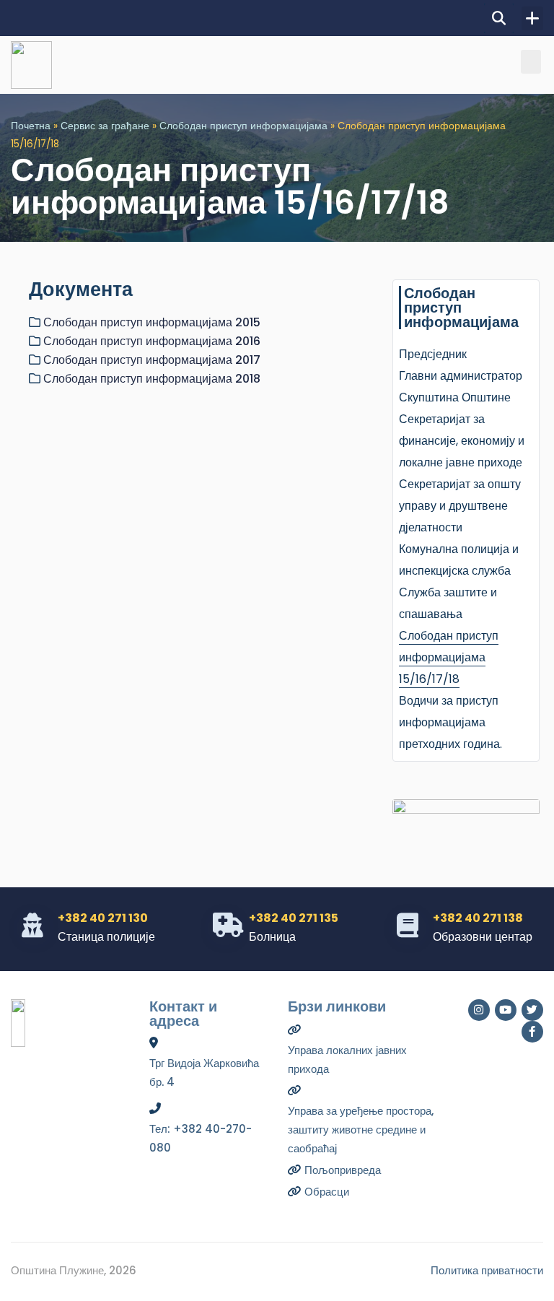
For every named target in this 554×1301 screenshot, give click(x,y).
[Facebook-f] (532, 1032)
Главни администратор (460, 375)
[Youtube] (505, 1010)
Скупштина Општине (455, 397)
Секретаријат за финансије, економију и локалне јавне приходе (461, 441)
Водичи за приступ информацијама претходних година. (450, 722)
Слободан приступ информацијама (243, 126)
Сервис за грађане (105, 126)
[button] (499, 18)
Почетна (30, 126)
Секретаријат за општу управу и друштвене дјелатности (460, 506)
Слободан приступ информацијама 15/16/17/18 (448, 657)
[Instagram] (479, 1010)
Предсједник (433, 354)
